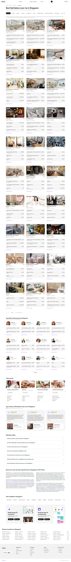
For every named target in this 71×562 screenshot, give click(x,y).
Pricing (31, 550)
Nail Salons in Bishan (44, 533)
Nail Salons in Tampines (56, 533)
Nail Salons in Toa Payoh (31, 531)
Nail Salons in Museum (5, 539)
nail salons (9, 480)
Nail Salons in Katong (44, 536)
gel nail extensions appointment (25, 482)
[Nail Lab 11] (28, 391)
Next (12, 312)
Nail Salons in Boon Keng (6, 531)
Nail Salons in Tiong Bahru (19, 536)
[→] (65, 391)
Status (31, 555)
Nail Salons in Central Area (19, 531)
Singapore (15, 5)
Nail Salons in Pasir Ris (56, 539)
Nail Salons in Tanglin (18, 533)
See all (35, 372)
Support (31, 553)
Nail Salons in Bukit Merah (31, 536)
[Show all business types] (64, 500)
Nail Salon (10, 5)
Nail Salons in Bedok (44, 539)
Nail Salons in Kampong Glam (6, 533)
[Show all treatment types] (64, 13)
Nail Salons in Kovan (43, 531)
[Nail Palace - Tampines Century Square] (13, 391)
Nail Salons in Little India (5, 536)
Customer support (19, 550)
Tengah (26, 485)
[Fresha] (3, 1)
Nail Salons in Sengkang (56, 531)
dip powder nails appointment (13, 482)
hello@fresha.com (43, 486)
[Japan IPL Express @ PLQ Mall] (43, 391)
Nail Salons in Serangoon (31, 539)
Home (7, 5)
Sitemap (17, 553)
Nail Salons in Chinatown (18, 539)
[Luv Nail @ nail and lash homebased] (58, 391)
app (39, 479)
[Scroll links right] (69, 536)
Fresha (12, 472)
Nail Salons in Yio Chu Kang (32, 533)
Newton (22, 485)
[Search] (52, 1)
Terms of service (46, 550)
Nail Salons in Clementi (56, 536)
